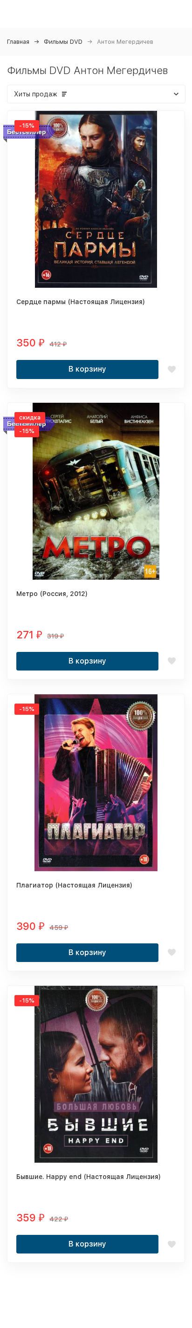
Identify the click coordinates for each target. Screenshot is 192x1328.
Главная (18, 41)
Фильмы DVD (63, 41)
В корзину (87, 369)
